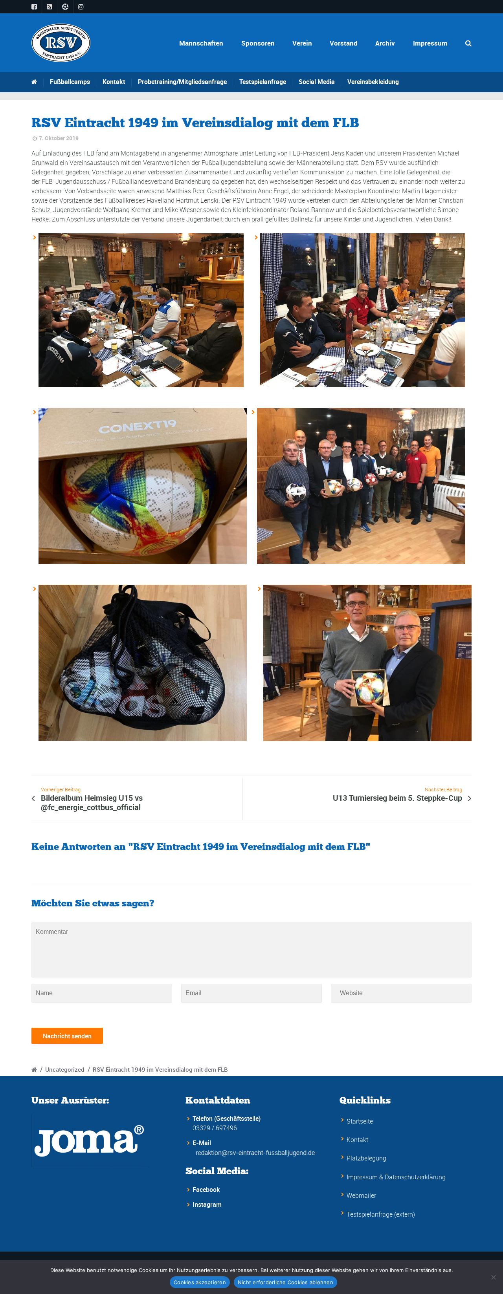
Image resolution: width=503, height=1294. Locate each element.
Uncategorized (64, 1069)
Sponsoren (258, 43)
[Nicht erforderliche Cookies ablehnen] (493, 1277)
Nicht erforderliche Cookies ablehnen (285, 1282)
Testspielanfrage (262, 81)
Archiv (385, 43)
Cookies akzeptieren (200, 1282)
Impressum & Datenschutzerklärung (396, 1177)
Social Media (317, 81)
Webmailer (361, 1195)
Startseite (360, 1121)
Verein (302, 43)
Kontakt (114, 81)
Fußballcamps (70, 81)
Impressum (430, 43)
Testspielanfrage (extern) (381, 1214)
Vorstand (344, 43)
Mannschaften (201, 43)
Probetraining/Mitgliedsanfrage (182, 81)
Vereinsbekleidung (373, 81)
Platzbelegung (366, 1158)
